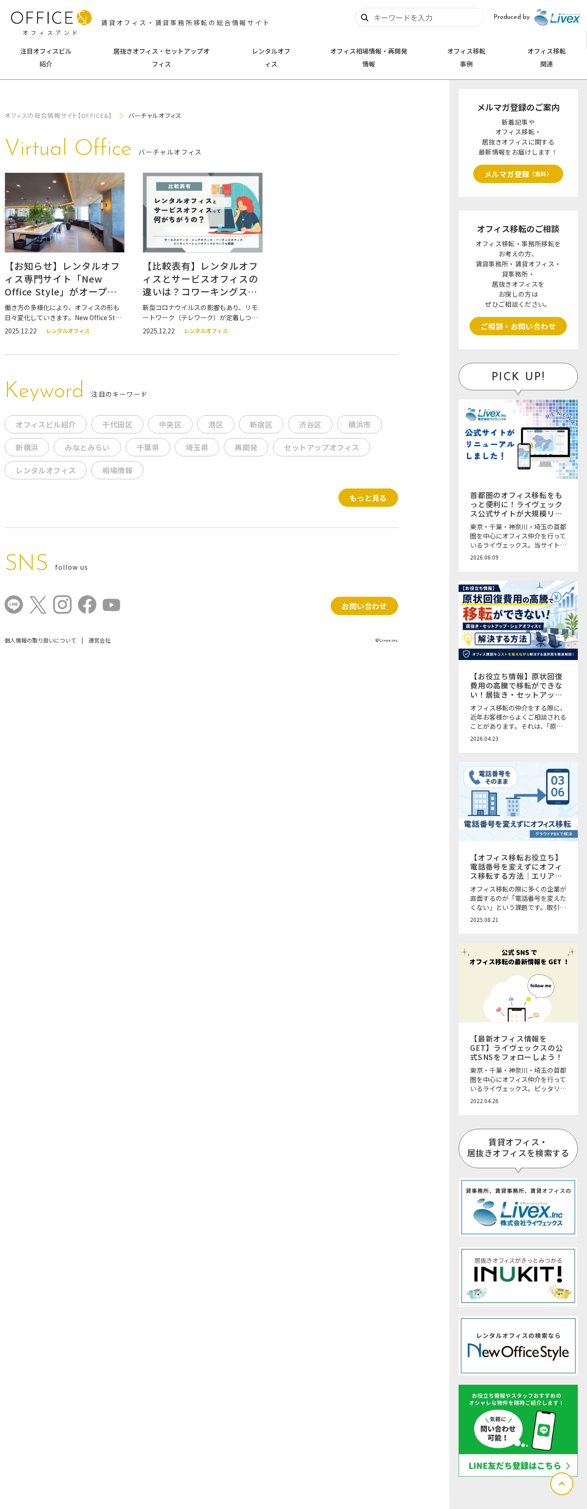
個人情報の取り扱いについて (40, 640)
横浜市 (359, 424)
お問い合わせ (364, 605)
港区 (215, 424)
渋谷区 (310, 424)
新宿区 (261, 424)
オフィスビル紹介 (46, 424)
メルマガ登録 (518, 173)
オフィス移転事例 (466, 57)
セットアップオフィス (321, 447)
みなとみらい (87, 447)
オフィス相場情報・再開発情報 (368, 57)
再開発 (246, 447)
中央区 (170, 424)
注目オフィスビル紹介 (46, 57)
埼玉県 (197, 447)
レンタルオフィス (271, 57)
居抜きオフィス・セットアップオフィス (161, 57)
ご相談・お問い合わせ (518, 326)
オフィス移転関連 (546, 57)
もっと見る (368, 497)
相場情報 (117, 470)
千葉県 (148, 447)
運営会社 (100, 640)
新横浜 (27, 447)
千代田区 (117, 424)
